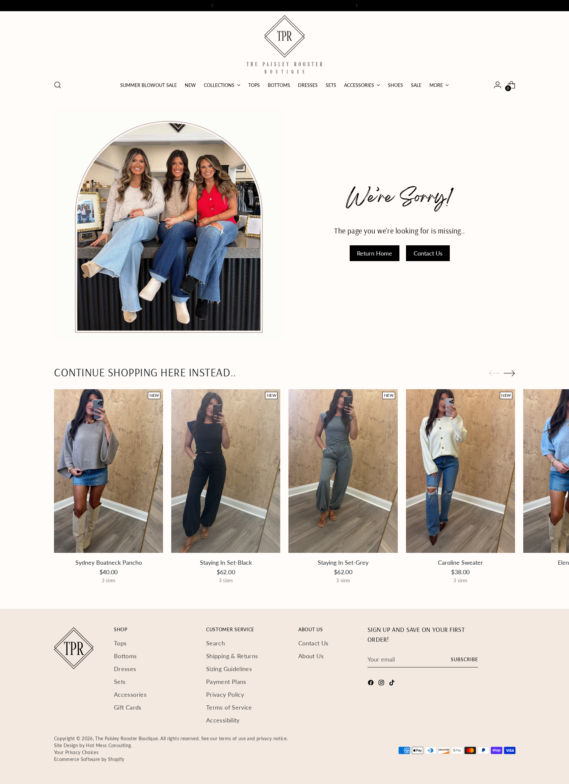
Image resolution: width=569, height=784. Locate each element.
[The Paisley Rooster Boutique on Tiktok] (392, 683)
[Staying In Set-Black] (225, 471)
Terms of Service (229, 707)
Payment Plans (226, 681)
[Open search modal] (57, 85)
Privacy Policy (225, 694)
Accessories (130, 694)
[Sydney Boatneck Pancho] (108, 471)
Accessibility (223, 720)
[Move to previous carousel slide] (494, 373)
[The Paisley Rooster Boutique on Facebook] (371, 683)
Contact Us (313, 643)
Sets (119, 681)
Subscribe (464, 659)
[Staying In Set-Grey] (342, 471)
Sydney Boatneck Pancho (108, 562)
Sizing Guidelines (229, 668)
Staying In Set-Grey (343, 562)
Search (215, 643)
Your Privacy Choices (76, 752)
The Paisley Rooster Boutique (126, 738)
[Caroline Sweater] (460, 471)
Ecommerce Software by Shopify (89, 759)
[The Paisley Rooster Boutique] (284, 44)
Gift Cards (128, 707)
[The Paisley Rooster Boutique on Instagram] (382, 683)
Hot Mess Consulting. (109, 745)
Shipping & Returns (232, 656)
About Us (311, 656)
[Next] (356, 5)
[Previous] (212, 5)
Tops (120, 643)
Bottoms (125, 656)
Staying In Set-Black (226, 562)
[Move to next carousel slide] (509, 373)
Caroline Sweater (460, 562)
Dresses (125, 668)
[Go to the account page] (497, 85)
